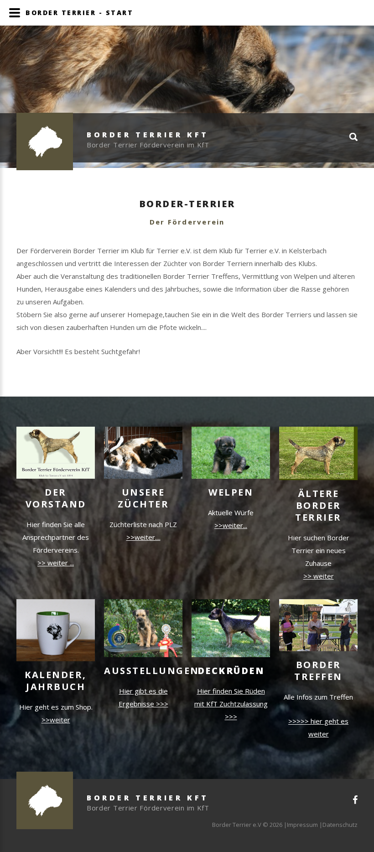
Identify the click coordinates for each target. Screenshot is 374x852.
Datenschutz (340, 825)
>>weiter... (230, 525)
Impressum (302, 825)
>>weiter (56, 719)
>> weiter (318, 575)
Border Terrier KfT (148, 135)
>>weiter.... (143, 537)
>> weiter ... (55, 562)
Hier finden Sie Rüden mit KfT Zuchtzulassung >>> (231, 703)
